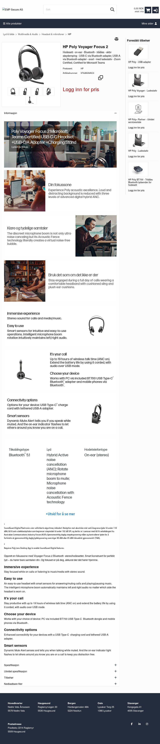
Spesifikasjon (11, 665)
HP (69, 34)
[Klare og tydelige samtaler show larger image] (96, 236)
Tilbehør (8, 677)
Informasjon (10, 113)
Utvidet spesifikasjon (15, 671)
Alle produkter (14, 23)
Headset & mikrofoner (53, 34)
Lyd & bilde (8, 34)
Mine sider (148, 23)
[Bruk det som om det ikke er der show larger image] (24, 281)
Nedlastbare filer (13, 684)
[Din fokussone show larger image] (24, 190)
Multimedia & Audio (28, 34)
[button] (155, 10)
